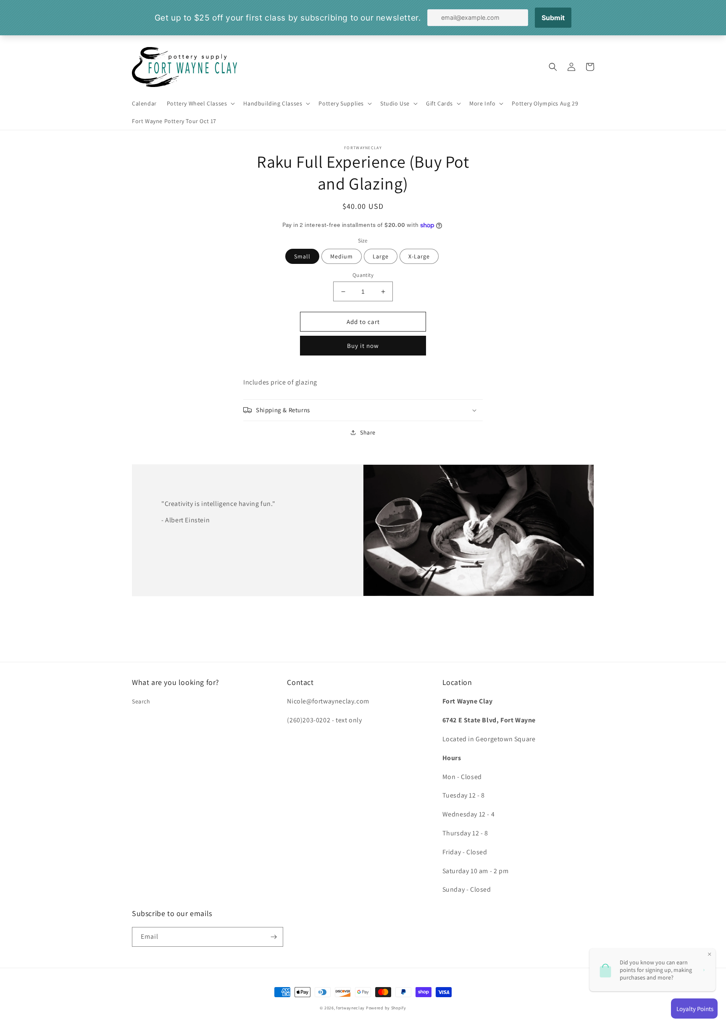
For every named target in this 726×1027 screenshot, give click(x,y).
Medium (341, 256)
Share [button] (368, 432)
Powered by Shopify (386, 1008)
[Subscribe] (273, 937)
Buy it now (363, 346)
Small (302, 256)
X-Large (419, 256)
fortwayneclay (350, 1008)
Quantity (363, 275)
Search (141, 701)
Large (381, 256)
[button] (200, 103)
